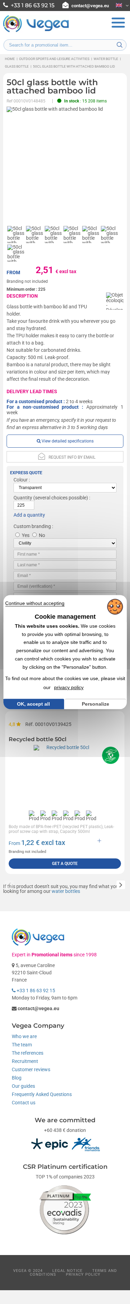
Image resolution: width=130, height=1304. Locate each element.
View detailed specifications (67, 441)
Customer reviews (31, 1069)
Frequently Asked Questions (42, 1094)
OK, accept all (33, 704)
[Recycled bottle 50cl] (65, 776)
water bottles (66, 891)
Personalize (95, 704)
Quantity (23, 497)
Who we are (24, 1036)
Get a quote (65, 863)
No (42, 535)
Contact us (23, 1102)
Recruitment (25, 1061)
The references (27, 1053)
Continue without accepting (34, 603)
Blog (16, 1078)
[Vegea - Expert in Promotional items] (36, 31)
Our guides (23, 1086)
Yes (25, 535)
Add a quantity (29, 514)
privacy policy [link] (69, 687)
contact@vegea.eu (90, 5)
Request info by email (72, 457)
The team (22, 1044)
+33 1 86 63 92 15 (35, 990)
